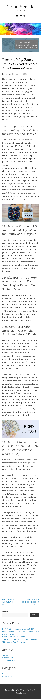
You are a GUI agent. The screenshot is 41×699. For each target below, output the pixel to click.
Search (5, 611)
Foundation (20, 693)
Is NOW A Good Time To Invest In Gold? (30, 602)
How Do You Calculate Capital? (8, 602)
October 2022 (7, 658)
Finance (5, 674)
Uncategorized (8, 676)
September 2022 (8, 660)
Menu (22, 16)
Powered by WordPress (15, 690)
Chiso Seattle (20, 7)
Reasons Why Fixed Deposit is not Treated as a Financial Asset (20, 63)
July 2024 (5, 655)
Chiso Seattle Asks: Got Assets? (14, 642)
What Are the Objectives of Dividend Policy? (19, 639)
